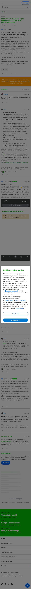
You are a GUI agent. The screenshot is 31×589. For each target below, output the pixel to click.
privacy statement (20, 300)
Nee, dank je (15, 314)
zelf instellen (19, 308)
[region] (15, 294)
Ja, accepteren (15, 320)
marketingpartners (11, 291)
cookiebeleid (9, 300)
